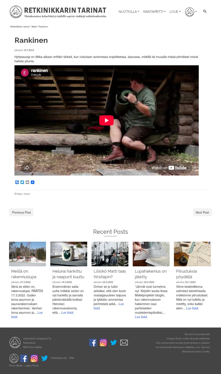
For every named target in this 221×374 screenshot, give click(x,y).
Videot (27, 193)
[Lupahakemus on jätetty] (151, 254)
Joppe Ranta (31, 365)
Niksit (19, 193)
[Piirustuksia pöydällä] (192, 254)
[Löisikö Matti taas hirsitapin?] (110, 254)
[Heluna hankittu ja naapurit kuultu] (68, 254)
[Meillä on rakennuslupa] (27, 254)
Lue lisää (67, 312)
